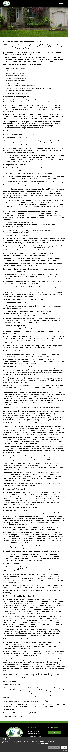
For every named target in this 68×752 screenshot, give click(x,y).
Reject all (51, 747)
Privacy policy (44, 743)
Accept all (64, 747)
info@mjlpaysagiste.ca (16, 716)
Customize (57, 747)
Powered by (60, 750)
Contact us (54, 732)
